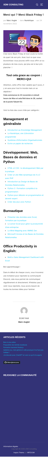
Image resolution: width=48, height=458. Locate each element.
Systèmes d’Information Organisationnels (25, 140)
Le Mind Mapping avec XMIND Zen (22, 230)
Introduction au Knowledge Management (25, 130)
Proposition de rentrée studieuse (15, 345)
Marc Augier (12, 20)
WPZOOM (30, 452)
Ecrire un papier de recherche (20, 143)
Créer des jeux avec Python (19, 202)
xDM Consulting (13, 4)
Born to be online (9, 342)
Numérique (29, 20)
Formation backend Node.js (13, 347)
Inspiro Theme (19, 452)
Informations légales (10, 446)
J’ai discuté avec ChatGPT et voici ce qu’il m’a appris (22, 355)
